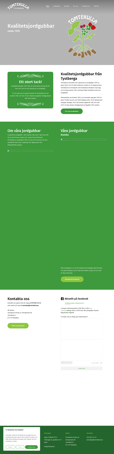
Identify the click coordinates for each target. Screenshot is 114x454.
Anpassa (10, 447)
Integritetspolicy (49, 446)
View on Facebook (95, 362)
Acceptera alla (31, 447)
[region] (21, 439)
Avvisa (20, 447)
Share (101, 362)
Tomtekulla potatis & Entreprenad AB (74, 303)
